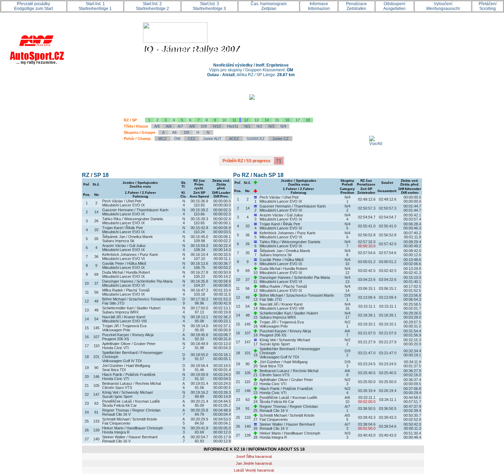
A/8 (192, 126)
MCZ (162, 138)
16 (287, 120)
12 (246, 120)
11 (234, 120)
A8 (174, 132)
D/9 (204, 126)
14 (267, 120)
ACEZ (234, 138)
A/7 (180, 126)
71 (278, 161)
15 (277, 120)
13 (256, 120)
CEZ (191, 138)
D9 (186, 132)
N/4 (283, 126)
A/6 (168, 126)
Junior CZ (280, 138)
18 (308, 120)
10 (224, 120)
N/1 (247, 126)
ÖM (177, 138)
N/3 (271, 126)
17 (298, 120)
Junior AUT (212, 138)
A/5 (157, 126)
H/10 (217, 126)
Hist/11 (232, 126)
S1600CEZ (256, 138)
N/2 (259, 126)
